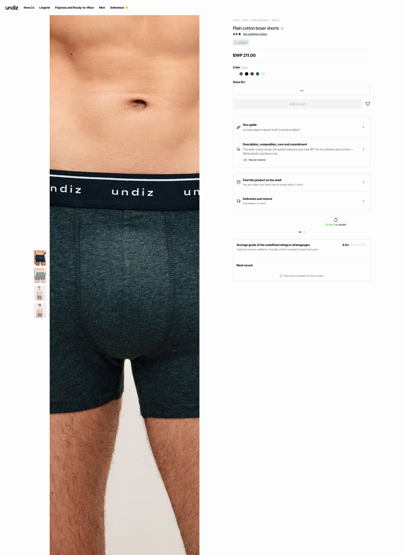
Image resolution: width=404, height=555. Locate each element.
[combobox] (301, 91)
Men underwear (260, 20)
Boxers (276, 20)
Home (236, 20)
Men (245, 20)
